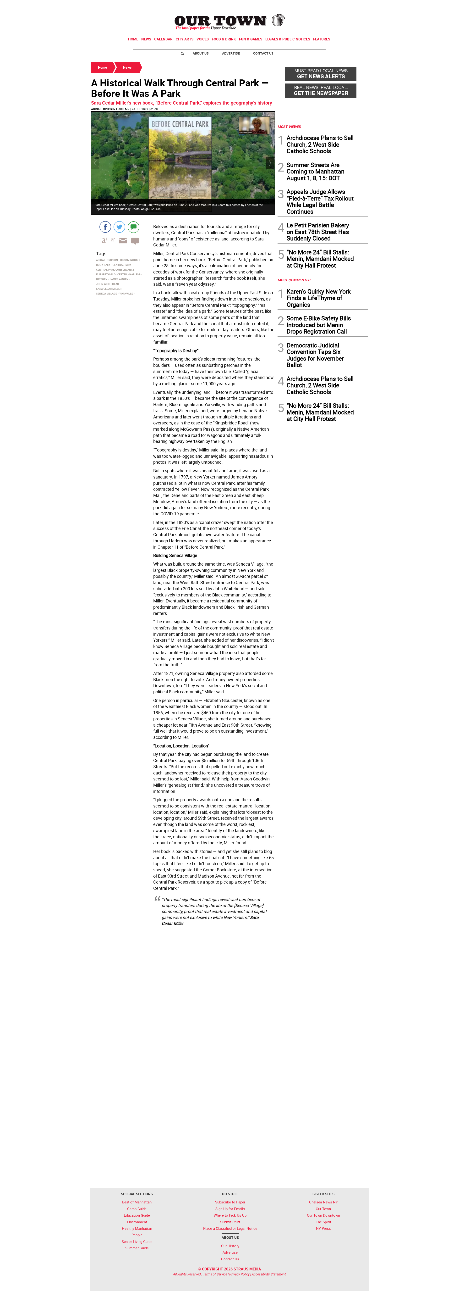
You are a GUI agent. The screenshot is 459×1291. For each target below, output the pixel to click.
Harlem (121, 109)
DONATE (356, 5)
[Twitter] (119, 227)
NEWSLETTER (329, 5)
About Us (201, 53)
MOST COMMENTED (294, 280)
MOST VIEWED (289, 126)
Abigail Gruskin (103, 109)
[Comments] (133, 227)
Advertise (231, 53)
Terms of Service (215, 1274)
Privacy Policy (239, 1274)
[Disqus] (183, 993)
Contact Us (263, 53)
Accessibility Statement (269, 1274)
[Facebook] (105, 227)
